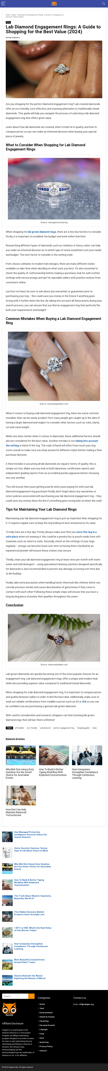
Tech (42, 1008)
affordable (19, 728)
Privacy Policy (46, 1046)
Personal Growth (47, 1025)
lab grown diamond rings (42, 231)
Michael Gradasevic (13, 38)
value (94, 728)
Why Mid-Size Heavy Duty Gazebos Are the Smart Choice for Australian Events (20, 773)
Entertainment (46, 1013)
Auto (42, 1038)
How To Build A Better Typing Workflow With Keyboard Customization (53, 772)
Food (42, 1034)
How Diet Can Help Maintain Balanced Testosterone (16, 812)
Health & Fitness (47, 1017)
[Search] (103, 3)
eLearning (44, 1042)
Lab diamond (45, 728)
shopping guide (83, 728)
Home (8, 15)
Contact (43, 1051)
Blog (13, 15)
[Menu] (3, 3)
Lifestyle (43, 1029)
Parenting (44, 1021)
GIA (84, 701)
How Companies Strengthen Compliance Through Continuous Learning (85, 773)
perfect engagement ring (63, 728)
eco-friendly (32, 728)
